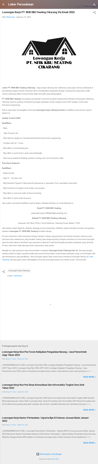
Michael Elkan (54, 459)
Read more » (89, 377)
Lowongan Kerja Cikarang (19, 270)
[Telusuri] (94, 5)
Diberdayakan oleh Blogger (50, 454)
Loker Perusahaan (20, 4)
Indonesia (18, 276)
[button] (94, 13)
